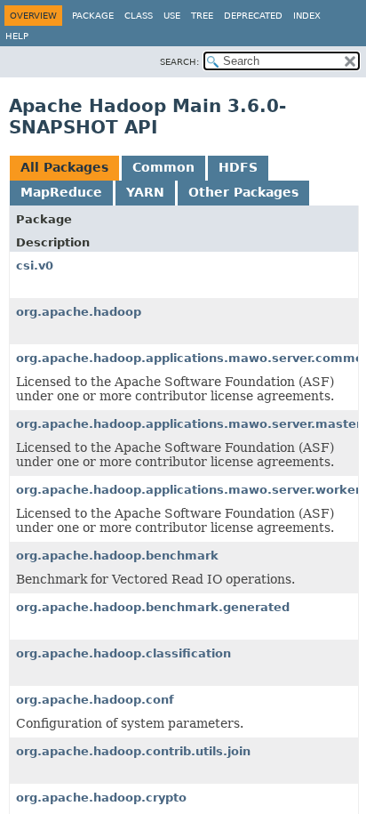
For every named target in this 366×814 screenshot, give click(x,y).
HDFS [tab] (238, 167)
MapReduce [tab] (61, 192)
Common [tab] (163, 167)
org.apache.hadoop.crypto (101, 797)
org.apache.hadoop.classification (123, 653)
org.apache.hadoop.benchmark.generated (153, 607)
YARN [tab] (145, 192)
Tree (202, 15)
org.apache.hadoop (78, 311)
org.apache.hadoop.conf (95, 699)
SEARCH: (179, 62)
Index (307, 15)
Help (16, 36)
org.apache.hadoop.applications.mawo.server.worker (188, 489)
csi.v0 (34, 265)
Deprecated (253, 15)
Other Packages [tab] (243, 192)
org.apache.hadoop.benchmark (117, 555)
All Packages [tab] (64, 167)
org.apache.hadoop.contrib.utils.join (133, 751)
